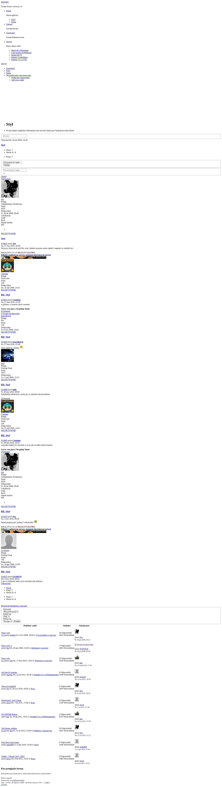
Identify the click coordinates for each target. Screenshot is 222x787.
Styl (3, 145)
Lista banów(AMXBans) (21, 53)
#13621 (4, 243)
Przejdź (17, 621)
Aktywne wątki (17, 80)
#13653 (4, 300)
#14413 (4, 576)
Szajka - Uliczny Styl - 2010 (12, 756)
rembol (13, 635)
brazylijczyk (6, 316)
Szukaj (6, 165)
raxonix (9, 675)
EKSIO (5, 2)
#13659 (4, 342)
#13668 (4, 389)
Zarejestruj (10, 33)
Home (8, 11)
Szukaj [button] (4, 176)
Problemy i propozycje (42, 731)
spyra (8, 703)
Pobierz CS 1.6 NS (19, 60)
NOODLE (84, 649)
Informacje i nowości (39, 648)
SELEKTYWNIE (8, 233)
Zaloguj (9, 24)
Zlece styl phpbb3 (8, 686)
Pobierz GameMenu (19, 57)
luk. (81, 663)
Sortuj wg (7, 614)
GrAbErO (5, 550)
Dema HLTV (16, 55)
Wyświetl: (7, 609)
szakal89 (9, 745)
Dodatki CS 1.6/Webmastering (46, 675)
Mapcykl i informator (20, 50)
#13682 (4, 440)
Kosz (33, 689)
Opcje (8, 588)
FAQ (13, 19)
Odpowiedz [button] (6, 179)
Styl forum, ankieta (9, 728)
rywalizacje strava (18, 780)
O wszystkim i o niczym (46, 635)
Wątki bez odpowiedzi (20, 78)
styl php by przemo (9, 672)
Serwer (9, 42)
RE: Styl (5, 294)
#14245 (4, 516)
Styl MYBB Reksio (9, 714)
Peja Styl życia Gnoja (10, 742)
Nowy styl (5, 633)
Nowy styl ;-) (6, 646)
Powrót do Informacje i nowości (14, 606)
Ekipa (13, 22)
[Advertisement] (111, 101)
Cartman (4, 274)
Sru (2, 199)
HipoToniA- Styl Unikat (11, 700)
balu (2, 363)
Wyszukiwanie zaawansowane (18, 75)
